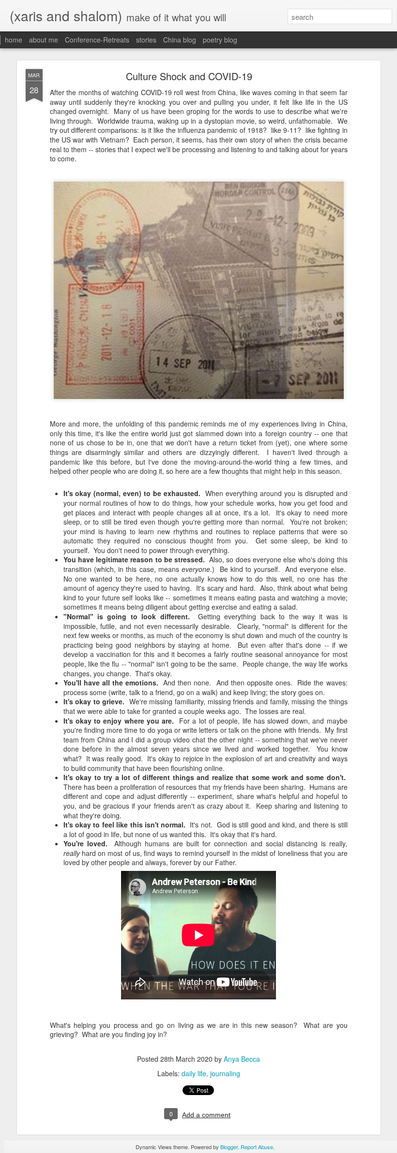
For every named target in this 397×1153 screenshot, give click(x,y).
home (13, 39)
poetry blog (220, 39)
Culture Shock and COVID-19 (189, 76)
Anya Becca (242, 1059)
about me (43, 39)
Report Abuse (257, 1147)
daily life (194, 1073)
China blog (179, 39)
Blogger (229, 1147)
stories (146, 39)
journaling (225, 1073)
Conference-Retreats (97, 39)
